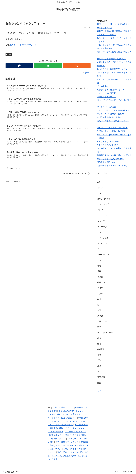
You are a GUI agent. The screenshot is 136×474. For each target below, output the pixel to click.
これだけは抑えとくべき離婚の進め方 (113, 110)
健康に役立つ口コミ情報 (75, 435)
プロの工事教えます (105, 86)
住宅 (99, 266)
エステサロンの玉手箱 (106, 93)
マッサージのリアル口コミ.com (71, 421)
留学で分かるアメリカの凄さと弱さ (112, 166)
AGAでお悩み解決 (55, 432)
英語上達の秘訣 (81, 425)
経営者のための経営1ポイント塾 (111, 90)
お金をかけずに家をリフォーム (23, 45)
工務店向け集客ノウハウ (62, 407)
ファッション (103, 238)
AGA (99, 182)
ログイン (101, 391)
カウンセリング (104, 199)
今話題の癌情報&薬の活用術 (109, 117)
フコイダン (102, 243)
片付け (100, 316)
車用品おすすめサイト (106, 97)
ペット (100, 249)
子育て (100, 288)
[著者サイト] (19, 65)
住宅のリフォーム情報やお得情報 (111, 131)
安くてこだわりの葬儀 (106, 107)
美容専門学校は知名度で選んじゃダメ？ (114, 155)
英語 (99, 360)
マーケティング (104, 254)
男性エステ (102, 321)
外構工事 (101, 282)
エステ (100, 193)
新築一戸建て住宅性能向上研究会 (111, 59)
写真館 (100, 277)
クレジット (102, 210)
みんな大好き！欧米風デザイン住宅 (112, 69)
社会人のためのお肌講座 (107, 145)
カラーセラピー (104, 204)
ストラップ (102, 227)
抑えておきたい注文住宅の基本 (110, 114)
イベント (101, 188)
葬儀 (99, 366)
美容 (99, 355)
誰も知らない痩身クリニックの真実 (112, 128)
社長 (99, 338)
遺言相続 (101, 377)
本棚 (99, 299)
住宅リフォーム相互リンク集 (60, 425)
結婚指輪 (101, 349)
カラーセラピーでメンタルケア (110, 159)
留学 (99, 327)
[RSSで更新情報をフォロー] (77, 65)
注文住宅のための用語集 (73, 445)
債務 (99, 271)
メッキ (100, 260)
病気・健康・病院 (105, 333)
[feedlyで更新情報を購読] (48, 65)
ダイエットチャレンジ (74, 428)
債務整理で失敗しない (106, 162)
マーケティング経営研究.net (64, 456)
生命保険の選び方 (66, 411)
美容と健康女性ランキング (66, 442)
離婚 (99, 383)
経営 (99, 344)
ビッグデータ (103, 232)
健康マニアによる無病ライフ (64, 418)
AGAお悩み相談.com (57, 438)
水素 (99, 310)
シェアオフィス (104, 215)
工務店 (9, 54)
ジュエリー (102, 221)
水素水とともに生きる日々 (108, 141)
